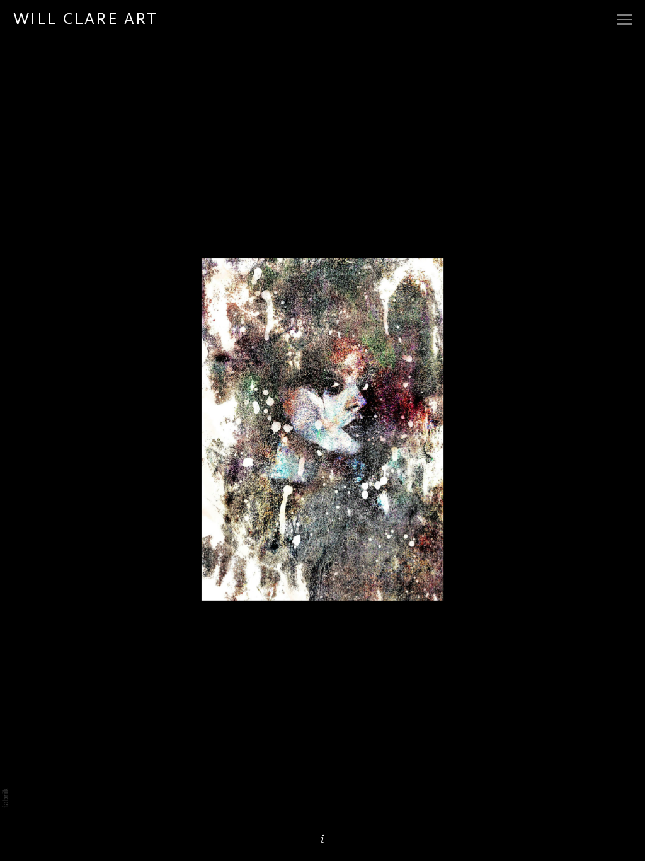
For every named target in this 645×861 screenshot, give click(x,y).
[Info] (322, 839)
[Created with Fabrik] (5, 798)
